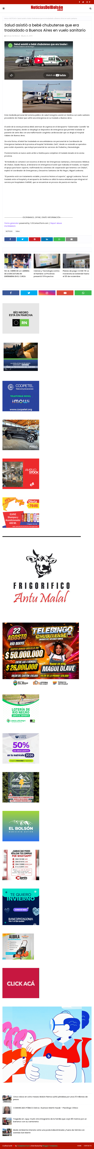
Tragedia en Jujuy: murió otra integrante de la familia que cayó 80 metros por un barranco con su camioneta (50, 1120)
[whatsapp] (83, 292)
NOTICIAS (12, 18)
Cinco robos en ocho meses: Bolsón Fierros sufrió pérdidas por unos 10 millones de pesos (50, 1098)
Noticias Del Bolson (13, 36)
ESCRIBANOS (10, 226)
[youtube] (65, 292)
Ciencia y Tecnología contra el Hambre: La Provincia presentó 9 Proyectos (46, 274)
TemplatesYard (23, 1146)
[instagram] (87, 2)
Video (18, 231)
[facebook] (79, 2)
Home (79, 1146)
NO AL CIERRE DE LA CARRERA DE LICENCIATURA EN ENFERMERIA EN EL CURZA (16, 274)
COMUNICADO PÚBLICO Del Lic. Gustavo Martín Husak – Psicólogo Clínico (45, 1108)
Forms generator (11, 223)
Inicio (6, 18)
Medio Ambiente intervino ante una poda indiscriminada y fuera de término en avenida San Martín (49, 1131)
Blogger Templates (50, 1146)
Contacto (88, 1146)
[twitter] (83, 2)
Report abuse (56, 223)
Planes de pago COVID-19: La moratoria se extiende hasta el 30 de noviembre (76, 274)
